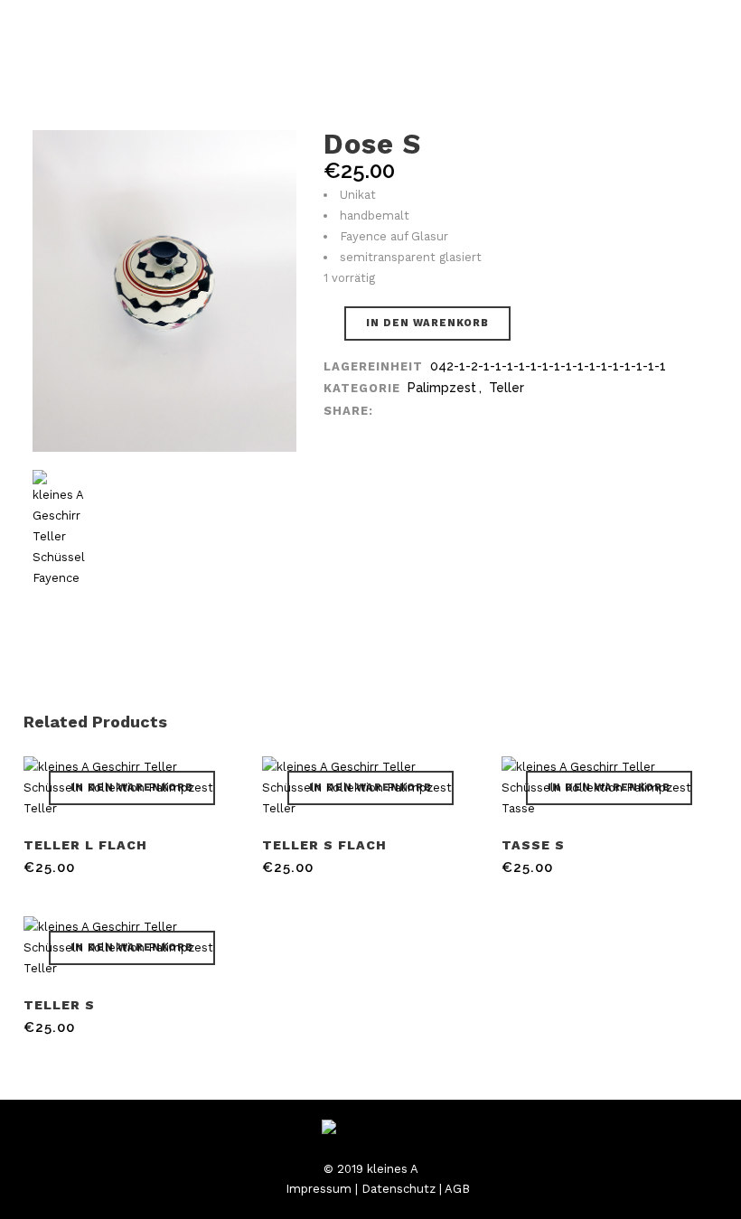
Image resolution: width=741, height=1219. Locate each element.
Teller (506, 387)
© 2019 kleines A (371, 1169)
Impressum (319, 1189)
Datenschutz (398, 1189)
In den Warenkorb (427, 323)
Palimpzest (442, 387)
